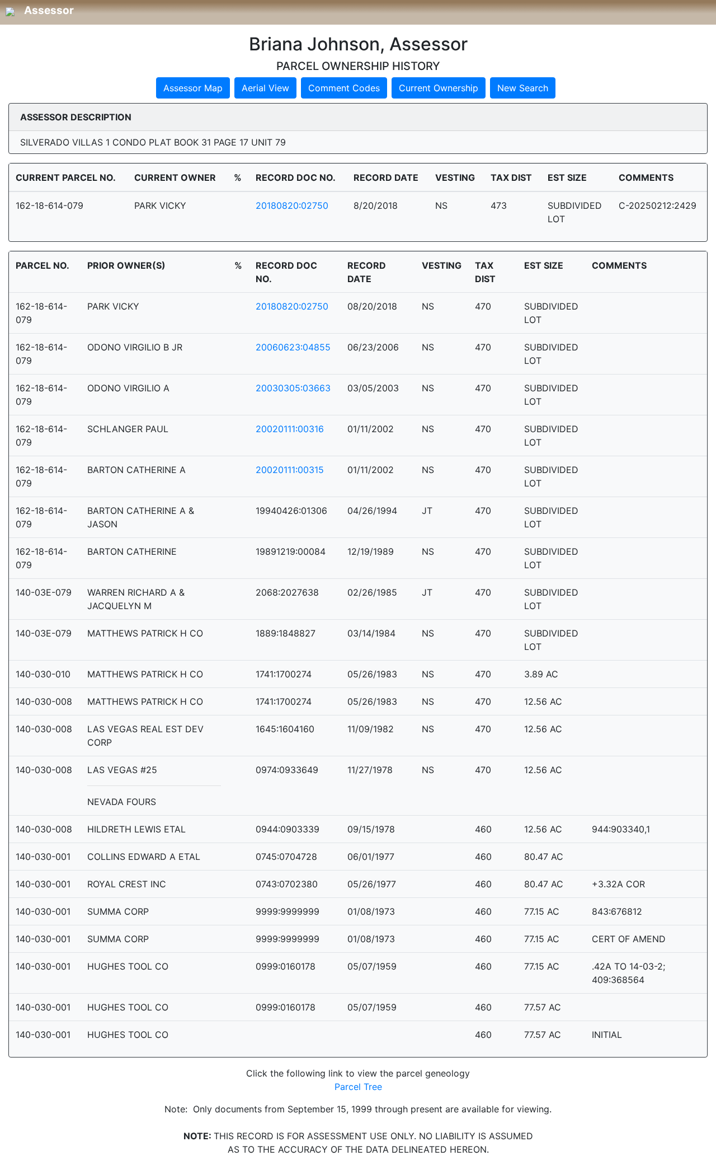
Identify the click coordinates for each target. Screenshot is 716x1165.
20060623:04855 (293, 347)
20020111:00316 (290, 428)
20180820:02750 (292, 205)
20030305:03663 (293, 388)
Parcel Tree (358, 1086)
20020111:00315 (290, 469)
